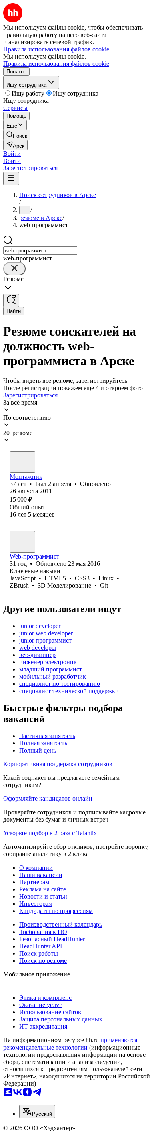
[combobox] (40, 250)
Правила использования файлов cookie (56, 63)
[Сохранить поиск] (11, 300)
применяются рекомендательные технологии (70, 1044)
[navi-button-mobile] (11, 178)
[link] (16, 135)
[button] (12, 153)
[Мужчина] (22, 462)
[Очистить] (14, 268)
